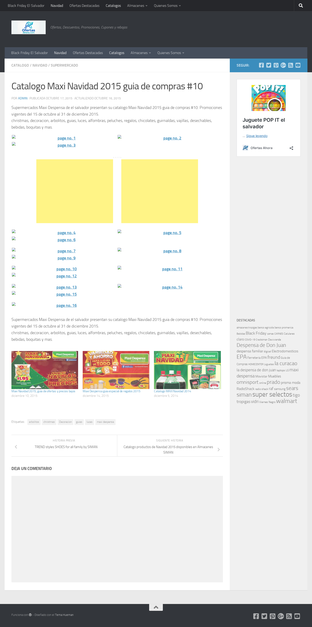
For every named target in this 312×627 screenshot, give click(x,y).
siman (244, 394)
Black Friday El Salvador (26, 5)
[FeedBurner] (290, 65)
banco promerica (284, 327)
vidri (255, 401)
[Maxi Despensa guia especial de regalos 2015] (116, 370)
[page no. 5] (170, 232)
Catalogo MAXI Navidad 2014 (172, 391)
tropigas (243, 401)
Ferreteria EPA (257, 358)
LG (287, 370)
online (262, 382)
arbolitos (34, 421)
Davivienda (274, 339)
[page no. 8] (170, 251)
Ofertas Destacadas (84, 5)
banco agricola (266, 327)
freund (273, 357)
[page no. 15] (64, 294)
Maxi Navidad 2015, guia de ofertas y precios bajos (43, 391)
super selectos (272, 394)
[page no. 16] (64, 305)
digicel (267, 351)
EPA (242, 356)
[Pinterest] (276, 65)
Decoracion (65, 421)
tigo (296, 395)
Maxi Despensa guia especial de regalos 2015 (111, 391)
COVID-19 (250, 339)
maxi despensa (105, 421)
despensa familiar (250, 351)
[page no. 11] (170, 269)
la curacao (286, 363)
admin (22, 98)
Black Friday (256, 333)
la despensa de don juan (256, 370)
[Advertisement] (278, 28)
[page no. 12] (64, 276)
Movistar (261, 376)
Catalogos (113, 5)
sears (292, 388)
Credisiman (261, 339)
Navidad (57, 5)
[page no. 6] (64, 239)
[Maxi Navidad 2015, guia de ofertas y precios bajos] (44, 370)
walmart (286, 401)
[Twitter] (268, 65)
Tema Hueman (64, 615)
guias (79, 421)
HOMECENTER (256, 364)
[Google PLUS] (283, 65)
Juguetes (269, 364)
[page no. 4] (64, 232)
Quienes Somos (165, 5)
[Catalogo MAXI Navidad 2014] (187, 370)
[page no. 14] (170, 287)
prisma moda (290, 382)
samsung (280, 389)
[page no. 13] (64, 287)
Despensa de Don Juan (261, 345)
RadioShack (245, 389)
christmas (49, 421)
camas (270, 333)
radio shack (261, 389)
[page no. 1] (64, 138)
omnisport (248, 382)
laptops (281, 370)
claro (240, 339)
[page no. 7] (64, 251)
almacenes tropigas (247, 327)
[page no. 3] (64, 145)
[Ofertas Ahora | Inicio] (28, 27)
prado (273, 382)
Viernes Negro (267, 402)
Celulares (289, 333)
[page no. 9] (64, 258)
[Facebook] (261, 65)
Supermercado (64, 65)
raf (271, 388)
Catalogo (20, 65)
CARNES (278, 333)
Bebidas (241, 333)
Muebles (274, 376)
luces (90, 421)
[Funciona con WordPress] (30, 614)
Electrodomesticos (285, 351)
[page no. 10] (64, 269)
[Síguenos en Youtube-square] (298, 65)
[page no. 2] (170, 138)
